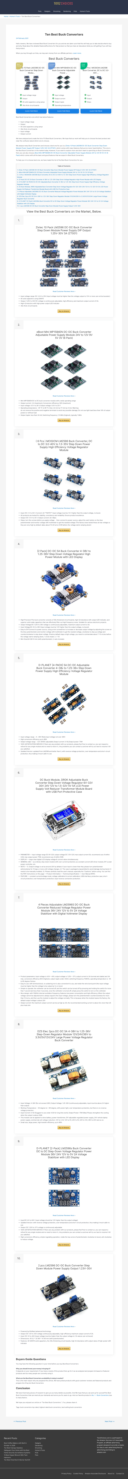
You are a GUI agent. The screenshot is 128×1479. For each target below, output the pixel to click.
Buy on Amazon (64, 311)
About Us (111, 1473)
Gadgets (47, 11)
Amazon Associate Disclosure (95, 1473)
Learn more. (77, 53)
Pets (39, 11)
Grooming (56, 11)
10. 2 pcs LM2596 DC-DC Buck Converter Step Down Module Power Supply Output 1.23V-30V (49, 206)
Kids (75, 11)
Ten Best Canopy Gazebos (13, 1448)
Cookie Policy (78, 1473)
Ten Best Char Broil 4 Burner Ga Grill (17, 1460)
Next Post (109, 1421)
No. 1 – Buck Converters (100, 1395)
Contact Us (120, 1473)
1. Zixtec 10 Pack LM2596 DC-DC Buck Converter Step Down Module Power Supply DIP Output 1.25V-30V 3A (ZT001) (56, 170)
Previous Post (20, 1421)
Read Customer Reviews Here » (64, 291)
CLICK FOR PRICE (31, 111)
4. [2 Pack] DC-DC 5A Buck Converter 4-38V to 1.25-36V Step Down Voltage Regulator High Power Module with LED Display (59, 179)
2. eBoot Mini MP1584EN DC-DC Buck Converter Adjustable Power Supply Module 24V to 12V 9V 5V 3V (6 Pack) (55, 172)
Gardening (67, 11)
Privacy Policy (66, 1473)
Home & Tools (85, 11)
